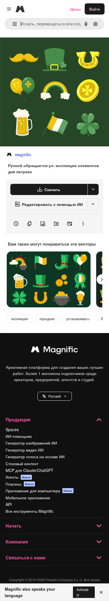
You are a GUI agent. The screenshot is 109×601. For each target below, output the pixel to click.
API (9, 504)
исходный (37, 48)
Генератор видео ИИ (25, 450)
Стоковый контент (22, 463)
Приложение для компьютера (39, 490)
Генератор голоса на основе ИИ (35, 456)
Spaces (12, 429)
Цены (75, 9)
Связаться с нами (25, 557)
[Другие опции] (83, 223)
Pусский (54, 396)
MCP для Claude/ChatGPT (29, 470)
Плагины (20, 484)
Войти (94, 9)
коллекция (19, 318)
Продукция (18, 419)
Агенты (18, 477)
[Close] (101, 592)
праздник (47, 318)
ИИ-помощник (19, 436)
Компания (17, 541)
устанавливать (78, 318)
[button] (54, 396)
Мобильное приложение (28, 497)
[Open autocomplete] (12, 24)
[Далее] (102, 279)
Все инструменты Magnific (29, 511)
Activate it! (83, 592)
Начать (14, 525)
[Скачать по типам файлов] (93, 189)
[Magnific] (54, 350)
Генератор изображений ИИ (31, 443)
